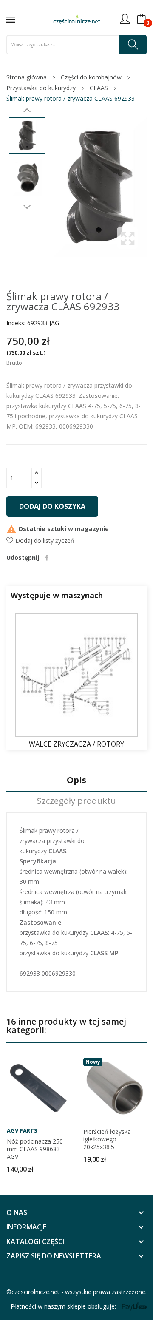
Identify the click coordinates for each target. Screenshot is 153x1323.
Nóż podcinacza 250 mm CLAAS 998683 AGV (35, 1149)
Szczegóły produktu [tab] (76, 801)
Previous (27, 110)
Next (27, 206)
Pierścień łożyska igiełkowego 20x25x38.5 (107, 1139)
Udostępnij (47, 557)
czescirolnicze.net (35, 1292)
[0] (141, 19)
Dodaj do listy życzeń (44, 541)
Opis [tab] (76, 780)
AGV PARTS (22, 1130)
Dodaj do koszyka (52, 506)
